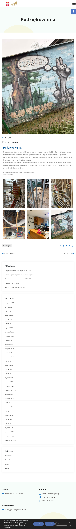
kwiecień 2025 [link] (9, 365)
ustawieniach (7, 527)
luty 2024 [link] (8, 423)
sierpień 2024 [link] (9, 398)
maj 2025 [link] (8, 361)
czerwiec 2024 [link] (9, 407)
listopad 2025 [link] (9, 336)
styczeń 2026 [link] (9, 328)
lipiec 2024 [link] (8, 403)
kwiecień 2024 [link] (9, 415)
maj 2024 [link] (8, 411)
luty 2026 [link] (8, 324)
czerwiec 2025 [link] (9, 357)
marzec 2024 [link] (9, 419)
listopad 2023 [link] (9, 436)
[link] (73, 11)
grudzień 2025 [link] (9, 332)
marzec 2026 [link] (9, 319)
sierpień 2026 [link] (9, 303)
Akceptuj (38, 524)
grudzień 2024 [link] (9, 382)
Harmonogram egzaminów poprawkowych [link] (19, 275)
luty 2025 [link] (8, 373)
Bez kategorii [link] (9, 460)
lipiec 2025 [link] (8, 353)
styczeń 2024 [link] (9, 428)
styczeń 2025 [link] (9, 378)
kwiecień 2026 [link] (9, 315)
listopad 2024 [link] (9, 386)
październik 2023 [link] (10, 440)
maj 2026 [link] (8, 311)
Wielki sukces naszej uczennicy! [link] (15, 287)
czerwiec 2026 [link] (9, 307)
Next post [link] (68, 253)
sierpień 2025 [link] (9, 348)
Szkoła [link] (7, 464)
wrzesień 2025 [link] (9, 344)
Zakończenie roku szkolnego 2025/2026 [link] (18, 279)
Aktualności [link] (9, 456)
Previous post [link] (9, 253)
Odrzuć (49, 524)
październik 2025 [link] (10, 340)
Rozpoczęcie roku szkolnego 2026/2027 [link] (18, 270)
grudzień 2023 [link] (9, 432)
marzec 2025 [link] (9, 369)
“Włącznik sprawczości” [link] (12, 283)
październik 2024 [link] (10, 390)
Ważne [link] (7, 468)
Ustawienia (61, 524)
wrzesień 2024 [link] (9, 394)
